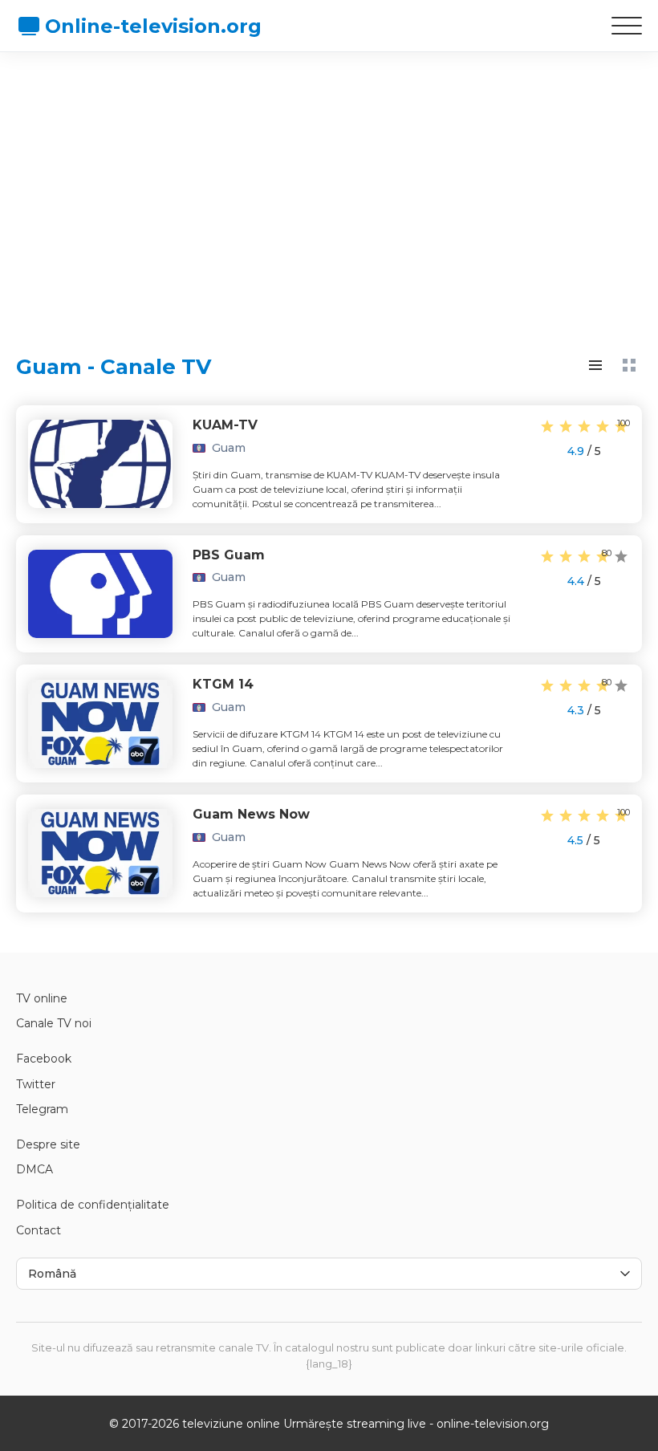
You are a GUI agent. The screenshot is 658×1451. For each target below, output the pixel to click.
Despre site (48, 1144)
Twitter (35, 1084)
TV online (41, 998)
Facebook (43, 1058)
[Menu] (626, 26)
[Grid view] (629, 365)
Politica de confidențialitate (92, 1204)
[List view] (595, 365)
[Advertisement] (329, 188)
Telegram (42, 1109)
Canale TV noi (53, 1023)
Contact (38, 1230)
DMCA (34, 1169)
